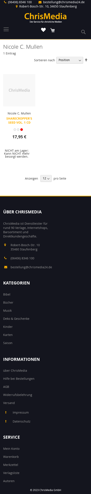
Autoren (9, 481)
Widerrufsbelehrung (17, 395)
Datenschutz (21, 421)
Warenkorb (11, 457)
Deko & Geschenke (16, 319)
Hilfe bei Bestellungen (18, 379)
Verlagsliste (11, 473)
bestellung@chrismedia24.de (64, 2)
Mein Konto (11, 449)
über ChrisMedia (15, 370)
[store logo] (45, 18)
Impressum (21, 412)
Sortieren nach (44, 60)
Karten (8, 335)
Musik (7, 310)
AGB (6, 387)
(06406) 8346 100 (20, 2)
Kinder (8, 327)
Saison (7, 343)
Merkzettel (10, 465)
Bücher (8, 302)
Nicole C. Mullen (19, 113)
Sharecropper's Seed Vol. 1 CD (19, 120)
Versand (9, 403)
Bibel (6, 294)
